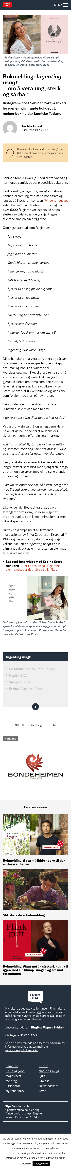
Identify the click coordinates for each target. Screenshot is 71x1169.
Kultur (43, 1066)
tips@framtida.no (16, 1110)
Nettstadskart (48, 1086)
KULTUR (19, 725)
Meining (11, 1081)
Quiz (42, 1076)
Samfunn (12, 1066)
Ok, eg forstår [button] (41, 1163)
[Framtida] (7, 5)
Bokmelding (35, 725)
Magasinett (13, 1076)
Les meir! (25, 1163)
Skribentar (13, 1086)
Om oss (44, 1081)
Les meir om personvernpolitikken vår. (26, 1048)
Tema (42, 1091)
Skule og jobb (15, 1071)
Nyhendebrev (15, 1091)
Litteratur (51, 725)
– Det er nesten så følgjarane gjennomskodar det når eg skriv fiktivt (33, 568)
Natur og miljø (49, 1071)
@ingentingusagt (56, 200)
